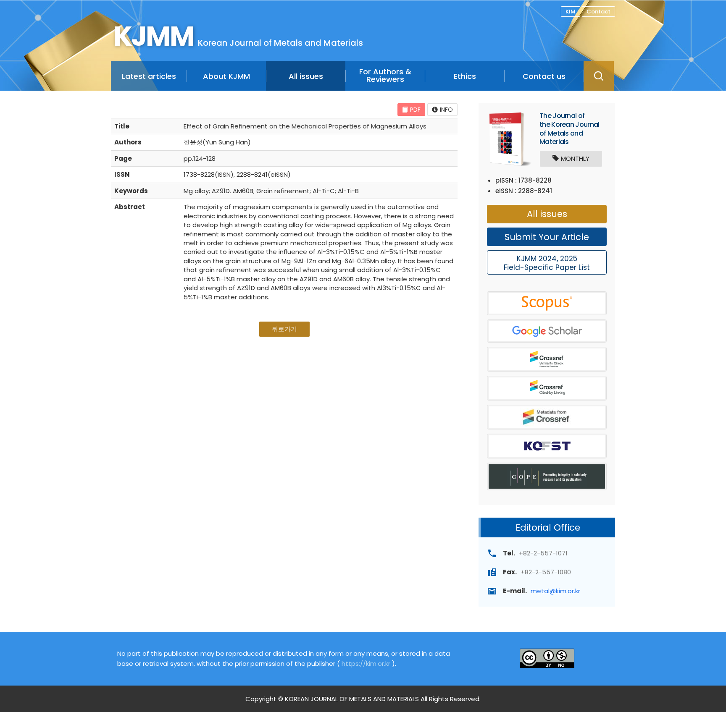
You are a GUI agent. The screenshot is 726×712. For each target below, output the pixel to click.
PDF (415, 109)
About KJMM (226, 76)
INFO (446, 109)
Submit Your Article (547, 237)
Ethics (465, 76)
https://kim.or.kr (366, 663)
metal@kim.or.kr (555, 590)
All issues (306, 76)
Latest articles (149, 76)
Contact (598, 12)
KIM (571, 12)
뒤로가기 (284, 329)
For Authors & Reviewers (385, 75)
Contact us (544, 76)
